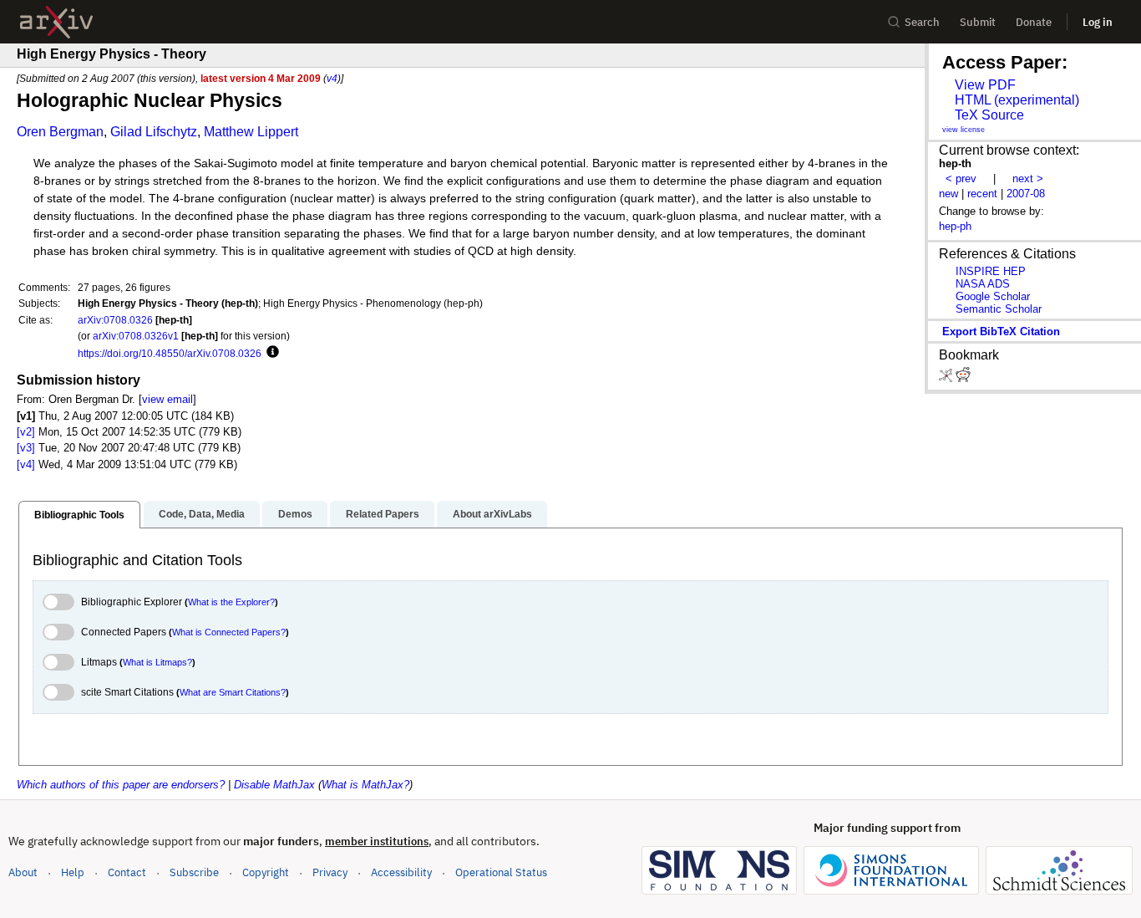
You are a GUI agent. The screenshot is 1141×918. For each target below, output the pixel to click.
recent (982, 193)
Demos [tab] (295, 514)
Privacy (329, 872)
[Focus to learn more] (270, 352)
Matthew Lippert (251, 132)
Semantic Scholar (999, 309)
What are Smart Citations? (233, 692)
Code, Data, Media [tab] (202, 514)
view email (167, 399)
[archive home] (56, 22)
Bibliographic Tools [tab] (79, 515)
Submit (978, 22)
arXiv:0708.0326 (115, 319)
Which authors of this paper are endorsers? (121, 784)
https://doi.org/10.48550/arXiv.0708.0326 (169, 353)
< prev (961, 178)
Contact (127, 872)
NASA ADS (983, 284)
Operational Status (501, 872)
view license (963, 129)
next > (1027, 178)
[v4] (26, 464)
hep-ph (955, 226)
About (23, 872)
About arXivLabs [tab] (492, 514)
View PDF (985, 85)
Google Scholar (993, 296)
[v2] (26, 432)
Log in (1098, 22)
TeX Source (989, 115)
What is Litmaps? (157, 662)
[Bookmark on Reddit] (963, 378)
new (948, 193)
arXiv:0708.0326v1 (136, 335)
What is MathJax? (365, 784)
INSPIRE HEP (991, 271)
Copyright (265, 872)
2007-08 (1026, 193)
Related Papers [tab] (382, 514)
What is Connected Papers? (229, 632)
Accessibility (401, 872)
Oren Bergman (60, 132)
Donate (1034, 22)
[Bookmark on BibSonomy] (947, 378)
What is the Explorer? (231, 602)
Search (922, 22)
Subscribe (194, 872)
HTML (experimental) (1017, 100)
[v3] (26, 447)
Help (72, 872)
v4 (332, 78)
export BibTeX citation (1001, 331)
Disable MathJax (274, 784)
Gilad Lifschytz (153, 132)
